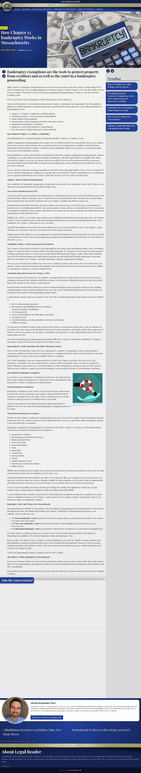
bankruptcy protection (34, 741)
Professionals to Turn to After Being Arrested (100, 730)
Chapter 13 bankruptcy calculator (69, 259)
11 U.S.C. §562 (33, 396)
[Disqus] (53, 612)
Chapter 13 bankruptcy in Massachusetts (80, 155)
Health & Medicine (42, 9)
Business (26, 9)
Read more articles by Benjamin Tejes (47, 717)
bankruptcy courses (76, 351)
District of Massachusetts (63, 508)
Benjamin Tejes (8, 50)
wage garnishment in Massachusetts (58, 92)
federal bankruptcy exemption (48, 406)
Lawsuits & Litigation (64, 9)
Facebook (68, 2)
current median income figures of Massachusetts (53, 237)
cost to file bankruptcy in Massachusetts (27, 339)
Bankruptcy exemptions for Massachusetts (24, 427)
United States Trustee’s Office (45, 292)
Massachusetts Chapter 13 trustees (30, 552)
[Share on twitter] (4, 76)
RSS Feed (62, 2)
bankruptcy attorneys (15, 741)
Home (17, 9)
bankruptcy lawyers (21, 741)
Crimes (99, 9)
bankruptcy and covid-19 (8, 741)
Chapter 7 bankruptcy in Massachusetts (23, 143)
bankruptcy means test (33, 184)
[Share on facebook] (4, 72)
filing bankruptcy (40, 90)
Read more (6, 766)
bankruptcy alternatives (31, 564)
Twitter (76, 2)
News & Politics (86, 9)
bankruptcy (3, 741)
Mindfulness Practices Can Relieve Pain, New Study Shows (32, 732)
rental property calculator (31, 490)
